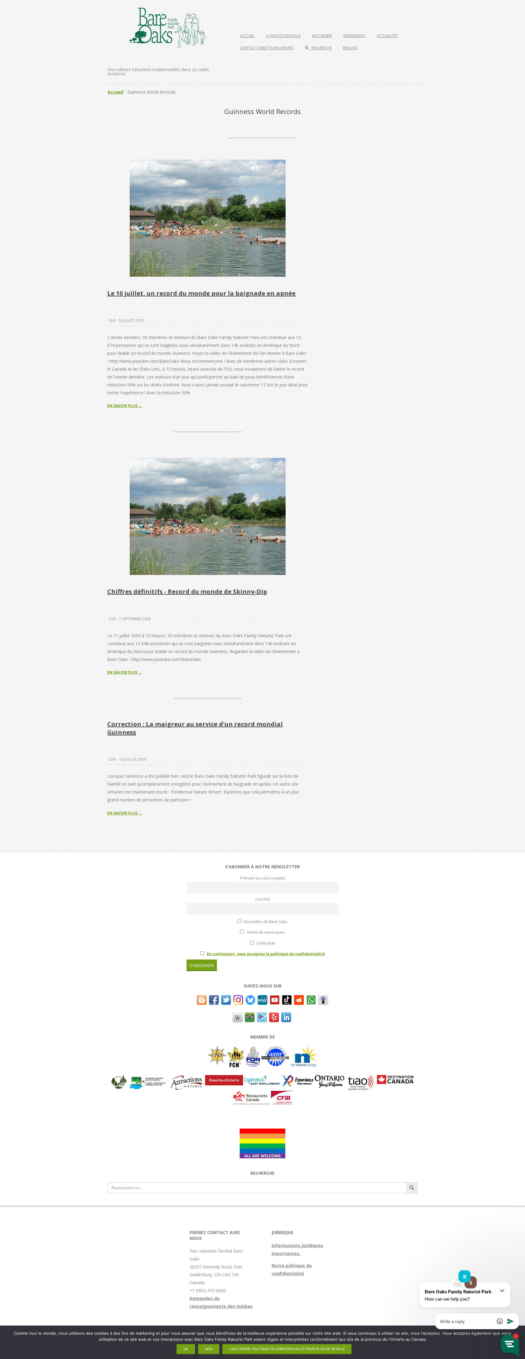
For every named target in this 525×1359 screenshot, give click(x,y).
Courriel (262, 899)
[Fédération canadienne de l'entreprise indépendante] (281, 1095)
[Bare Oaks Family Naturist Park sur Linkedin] (286, 1016)
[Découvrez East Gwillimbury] (262, 1079)
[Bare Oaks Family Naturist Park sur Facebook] (214, 999)
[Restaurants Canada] (251, 1095)
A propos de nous (283, 35)
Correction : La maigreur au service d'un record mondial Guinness (195, 728)
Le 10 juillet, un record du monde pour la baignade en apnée (201, 293)
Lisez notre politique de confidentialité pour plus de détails (287, 1349)
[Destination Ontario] (329, 1079)
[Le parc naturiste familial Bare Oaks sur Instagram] (238, 999)
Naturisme (322, 35)
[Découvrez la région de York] (297, 1079)
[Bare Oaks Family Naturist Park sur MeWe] (262, 999)
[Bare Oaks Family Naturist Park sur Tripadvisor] (250, 1016)
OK (186, 1349)
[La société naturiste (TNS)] (303, 1050)
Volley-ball (265, 943)
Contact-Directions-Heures (266, 47)
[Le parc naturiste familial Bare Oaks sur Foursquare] (262, 1016)
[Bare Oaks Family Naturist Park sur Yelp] (274, 1016)
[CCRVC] (148, 1079)
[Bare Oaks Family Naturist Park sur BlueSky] (250, 999)
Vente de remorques (265, 932)
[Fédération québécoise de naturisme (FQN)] (253, 1050)
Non (208, 1349)
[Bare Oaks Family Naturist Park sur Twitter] (226, 999)
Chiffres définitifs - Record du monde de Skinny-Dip (187, 591)
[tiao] (360, 1079)
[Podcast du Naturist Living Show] (323, 999)
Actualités (387, 35)
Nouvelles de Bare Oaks (265, 921)
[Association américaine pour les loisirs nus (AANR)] (275, 1050)
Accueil (247, 35)
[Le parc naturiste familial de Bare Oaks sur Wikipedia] (237, 1016)
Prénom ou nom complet (262, 878)
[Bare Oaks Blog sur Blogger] (202, 999)
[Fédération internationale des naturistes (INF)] (217, 1050)
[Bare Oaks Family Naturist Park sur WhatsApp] (311, 999)
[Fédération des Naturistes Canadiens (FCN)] (236, 1050)
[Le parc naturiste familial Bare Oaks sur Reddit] (299, 999)
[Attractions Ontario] (187, 1079)
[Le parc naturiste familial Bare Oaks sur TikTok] (287, 999)
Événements (354, 35)
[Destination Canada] (395, 1079)
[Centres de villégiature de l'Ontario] (224, 1079)
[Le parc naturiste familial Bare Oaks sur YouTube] (275, 999)
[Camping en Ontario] (119, 1079)
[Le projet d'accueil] (262, 1132)
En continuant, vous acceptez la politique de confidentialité (266, 953)
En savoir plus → (124, 405)
